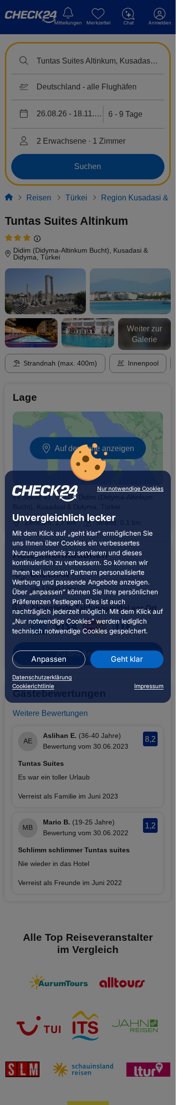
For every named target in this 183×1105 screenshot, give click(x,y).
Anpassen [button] (48, 659)
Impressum (148, 686)
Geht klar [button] (127, 659)
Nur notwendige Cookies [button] (130, 488)
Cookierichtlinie (33, 686)
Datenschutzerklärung (42, 677)
